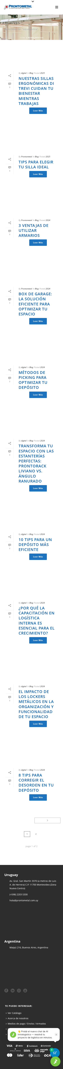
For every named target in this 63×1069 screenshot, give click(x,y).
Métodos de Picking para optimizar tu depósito (33, 380)
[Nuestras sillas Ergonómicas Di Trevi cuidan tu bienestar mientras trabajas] (31, 55)
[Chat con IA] (55, 1061)
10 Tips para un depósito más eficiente (35, 544)
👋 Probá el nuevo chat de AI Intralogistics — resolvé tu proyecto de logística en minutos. (35, 1034)
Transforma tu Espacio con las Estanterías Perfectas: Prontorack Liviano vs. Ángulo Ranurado (36, 463)
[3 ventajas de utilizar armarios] (31, 202)
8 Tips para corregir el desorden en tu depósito (36, 782)
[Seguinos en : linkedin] (13, 991)
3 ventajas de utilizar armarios (33, 230)
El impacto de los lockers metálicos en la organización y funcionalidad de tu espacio (36, 704)
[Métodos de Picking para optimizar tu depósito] (31, 349)
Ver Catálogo (14, 1013)
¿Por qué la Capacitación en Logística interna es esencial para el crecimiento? (37, 620)
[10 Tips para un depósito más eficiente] (31, 516)
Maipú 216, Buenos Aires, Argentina (29, 947)
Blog (31, 73)
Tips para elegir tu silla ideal (36, 164)
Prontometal (26, 156)
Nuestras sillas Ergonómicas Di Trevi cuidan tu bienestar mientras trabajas (36, 91)
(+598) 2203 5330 (19, 894)
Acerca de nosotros (18, 1018)
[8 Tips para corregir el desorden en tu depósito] (31, 752)
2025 (42, 73)
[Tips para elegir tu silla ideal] (31, 139)
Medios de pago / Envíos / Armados (27, 1023)
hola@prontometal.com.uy (24, 900)
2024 (48, 220)
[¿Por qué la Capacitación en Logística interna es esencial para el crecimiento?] (31, 585)
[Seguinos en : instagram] (19, 991)
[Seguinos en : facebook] (6, 991)
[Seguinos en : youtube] (25, 991)
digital (23, 73)
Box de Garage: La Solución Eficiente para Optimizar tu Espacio (35, 304)
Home (22, 37)
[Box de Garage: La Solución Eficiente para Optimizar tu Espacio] (31, 271)
